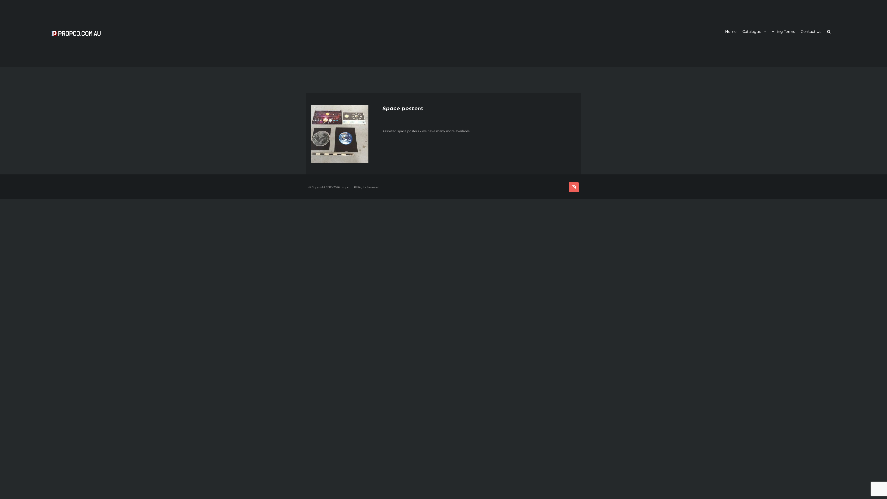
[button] (829, 31)
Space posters (403, 108)
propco (345, 187)
